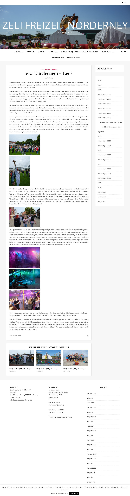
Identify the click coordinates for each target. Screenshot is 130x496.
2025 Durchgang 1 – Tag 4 (47, 368)
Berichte (31, 52)
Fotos (41, 52)
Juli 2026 (90, 398)
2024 (99, 80)
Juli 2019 (90, 477)
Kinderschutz (108, 52)
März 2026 (91, 403)
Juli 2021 (90, 463)
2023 (99, 136)
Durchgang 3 (102, 192)
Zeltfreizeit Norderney (65, 25)
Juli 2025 (90, 412)
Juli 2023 (90, 435)
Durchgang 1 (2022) (104, 155)
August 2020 (91, 468)
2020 (99, 183)
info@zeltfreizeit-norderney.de (21, 400)
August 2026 (91, 393)
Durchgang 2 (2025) (104, 113)
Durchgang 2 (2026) (104, 118)
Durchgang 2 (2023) (104, 146)
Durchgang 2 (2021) (104, 173)
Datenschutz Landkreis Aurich (66, 58)
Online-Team (16, 336)
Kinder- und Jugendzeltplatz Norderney (79, 52)
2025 (99, 85)
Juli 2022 (90, 449)
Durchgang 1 (102, 201)
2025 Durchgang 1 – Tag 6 (74, 368)
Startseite (19, 52)
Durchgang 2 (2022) (104, 159)
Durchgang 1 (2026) (104, 104)
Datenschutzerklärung (59, 493)
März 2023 (91, 440)
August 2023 (91, 431)
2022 (99, 150)
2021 (99, 164)
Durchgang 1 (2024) (104, 94)
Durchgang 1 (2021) (104, 169)
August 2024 (91, 417)
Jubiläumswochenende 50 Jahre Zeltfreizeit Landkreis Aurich (111, 124)
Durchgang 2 (102, 197)
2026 (99, 90)
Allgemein (101, 132)
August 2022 (91, 445)
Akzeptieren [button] (74, 493)
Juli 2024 (90, 421)
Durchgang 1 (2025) (49, 69)
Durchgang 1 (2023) (104, 141)
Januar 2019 (91, 482)
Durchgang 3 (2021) (104, 178)
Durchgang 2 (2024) (104, 108)
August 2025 (91, 407)
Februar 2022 (91, 454)
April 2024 (90, 426)
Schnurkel (52, 52)
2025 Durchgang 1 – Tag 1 (20, 368)
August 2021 (91, 459)
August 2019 (91, 473)
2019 (99, 187)
